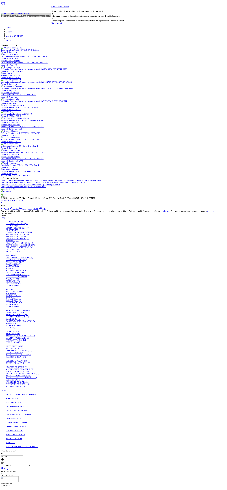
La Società (82, 182)
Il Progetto (99, 180)
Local (3, 2)
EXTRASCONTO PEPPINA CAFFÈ (57, 82)
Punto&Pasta (6, 95)
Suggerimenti (58, 182)
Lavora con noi (14, 185)
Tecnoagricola (6, 50)
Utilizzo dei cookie (33, 185)
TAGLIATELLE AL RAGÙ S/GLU (30, 127)
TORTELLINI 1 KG (25, 114)
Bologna (4, 187)
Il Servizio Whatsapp (87, 180)
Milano (10, 187)
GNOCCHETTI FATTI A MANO (30, 120)
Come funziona (6, 180)
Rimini (43, 187)
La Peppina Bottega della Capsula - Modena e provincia (22, 69)
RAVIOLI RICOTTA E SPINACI (30, 152)
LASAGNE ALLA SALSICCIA (23, 95)
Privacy (23, 185)
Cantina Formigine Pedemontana (13, 56)
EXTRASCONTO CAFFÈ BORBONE (58, 88)
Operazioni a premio (70, 182)
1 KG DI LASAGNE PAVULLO (29, 108)
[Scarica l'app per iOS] (6, 191)
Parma (21, 187)
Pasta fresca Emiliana (9, 108)
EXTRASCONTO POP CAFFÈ (55, 101)
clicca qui (166, 211)
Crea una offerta (7, 182)
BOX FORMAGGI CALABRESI (30, 159)
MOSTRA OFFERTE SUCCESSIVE (15, 176)
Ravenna (37, 187)
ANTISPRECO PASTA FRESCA (30, 172)
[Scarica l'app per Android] (8, 189)
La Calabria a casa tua (9, 159)
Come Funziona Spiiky (60, 7)
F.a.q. (42, 185)
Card (3, 4)
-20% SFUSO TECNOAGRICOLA (25, 50)
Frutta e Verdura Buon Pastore (12, 63)
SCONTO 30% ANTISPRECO (36, 63)
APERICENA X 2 (14, 76)
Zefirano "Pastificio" (8, 127)
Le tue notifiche (47, 182)
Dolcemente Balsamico (9, 146)
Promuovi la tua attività (54, 180)
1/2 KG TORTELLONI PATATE (29, 140)
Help (78, 180)
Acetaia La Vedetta (8, 165)
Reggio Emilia (29, 187)
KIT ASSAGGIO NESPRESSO (55, 69)
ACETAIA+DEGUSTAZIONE (27, 165)
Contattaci (5, 185)
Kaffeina (4, 76)
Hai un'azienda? (57, 23)
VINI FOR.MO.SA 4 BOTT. (36, 56)
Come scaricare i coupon (22, 182)
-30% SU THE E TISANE (28, 146)
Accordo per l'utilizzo (52, 185)
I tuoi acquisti (36, 182)
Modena (16, 187)
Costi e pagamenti (69, 180)
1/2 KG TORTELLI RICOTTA (28, 133)
